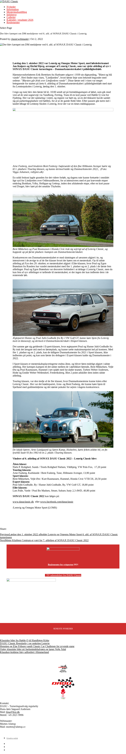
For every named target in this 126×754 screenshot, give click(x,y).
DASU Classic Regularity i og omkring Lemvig (25, 643)
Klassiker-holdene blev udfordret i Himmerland (24, 652)
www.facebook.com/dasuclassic (56, 501)
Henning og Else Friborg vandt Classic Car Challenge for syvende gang (37, 646)
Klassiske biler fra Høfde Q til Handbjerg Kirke (24, 640)
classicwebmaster (20, 39)
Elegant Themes (22, 732)
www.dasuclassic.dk (23, 501)
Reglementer (13, 22)
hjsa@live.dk (13, 712)
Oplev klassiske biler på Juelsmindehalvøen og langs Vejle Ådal (33, 649)
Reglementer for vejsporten (60, 564)
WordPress (51, 732)
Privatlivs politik (12, 738)
